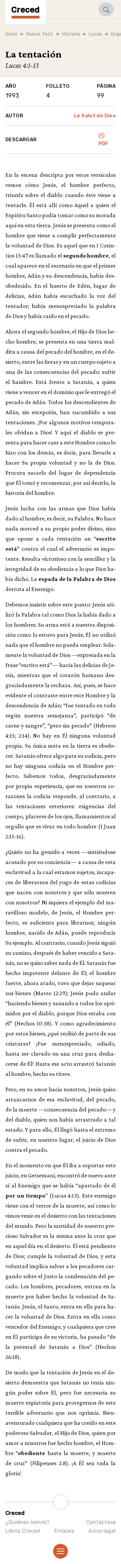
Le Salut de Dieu (95, 116)
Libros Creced (22, 1531)
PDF (103, 144)
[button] (106, 9)
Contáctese (101, 1522)
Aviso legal (102, 1531)
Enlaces (64, 1531)
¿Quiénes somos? (27, 1522)
